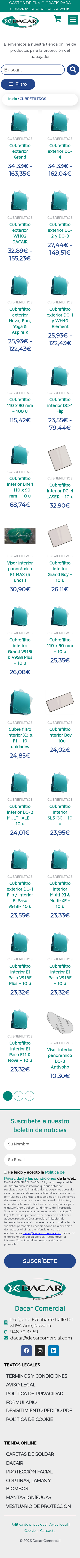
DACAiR (14, 1463)
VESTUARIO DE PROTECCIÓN (38, 1506)
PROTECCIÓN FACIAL (29, 1471)
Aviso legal (58, 1524)
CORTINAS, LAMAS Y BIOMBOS (28, 1484)
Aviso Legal (20, 1384)
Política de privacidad (34, 1393)
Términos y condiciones (36, 1376)
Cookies (31, 1531)
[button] (73, 20)
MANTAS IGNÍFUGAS (28, 1497)
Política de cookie (29, 1419)
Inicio (12, 99)
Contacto (48, 1531)
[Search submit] (73, 69)
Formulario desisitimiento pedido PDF (39, 1406)
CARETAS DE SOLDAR (30, 1454)
